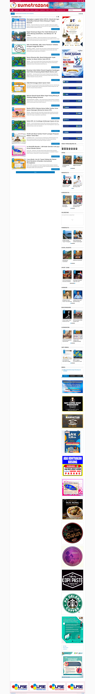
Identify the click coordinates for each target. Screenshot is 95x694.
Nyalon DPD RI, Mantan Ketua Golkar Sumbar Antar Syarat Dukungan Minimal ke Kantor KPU (42, 109)
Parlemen (27, 10)
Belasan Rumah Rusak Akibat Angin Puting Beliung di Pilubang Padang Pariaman (43, 96)
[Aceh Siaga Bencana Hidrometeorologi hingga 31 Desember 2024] (78, 354)
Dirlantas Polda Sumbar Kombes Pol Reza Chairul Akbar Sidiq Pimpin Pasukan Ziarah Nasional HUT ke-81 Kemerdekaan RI (67, 321)
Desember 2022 (16, 17)
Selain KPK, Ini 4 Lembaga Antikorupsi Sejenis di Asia (43, 121)
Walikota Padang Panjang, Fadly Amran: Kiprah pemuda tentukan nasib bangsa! (77, 186)
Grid (57, 17)
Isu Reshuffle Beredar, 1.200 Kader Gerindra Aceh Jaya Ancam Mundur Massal (43, 147)
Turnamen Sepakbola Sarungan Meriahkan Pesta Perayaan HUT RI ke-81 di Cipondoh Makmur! (67, 206)
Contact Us (65, 649)
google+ (81, 1)
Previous (25, 26)
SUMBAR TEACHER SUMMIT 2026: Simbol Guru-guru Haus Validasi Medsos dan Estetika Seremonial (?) (78, 166)
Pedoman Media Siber (61, 10)
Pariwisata (42, 10)
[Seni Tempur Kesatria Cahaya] (67, 159)
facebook (80, 1)
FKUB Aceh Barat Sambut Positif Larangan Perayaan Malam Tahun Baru (43, 134)
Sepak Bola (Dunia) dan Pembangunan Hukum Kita (77, 281)
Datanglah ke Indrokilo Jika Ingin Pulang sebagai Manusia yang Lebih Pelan (66, 241)
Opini (47, 10)
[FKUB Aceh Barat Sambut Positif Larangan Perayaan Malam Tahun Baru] (19, 142)
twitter (78, 1)
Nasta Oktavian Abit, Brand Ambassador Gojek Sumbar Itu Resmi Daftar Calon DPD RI (41, 58)
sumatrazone (13, 693)
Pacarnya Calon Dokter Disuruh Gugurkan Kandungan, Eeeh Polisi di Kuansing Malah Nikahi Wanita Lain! (43, 71)
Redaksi (16, 10)
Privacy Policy (65, 647)
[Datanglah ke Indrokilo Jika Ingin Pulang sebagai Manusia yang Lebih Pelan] (67, 234)
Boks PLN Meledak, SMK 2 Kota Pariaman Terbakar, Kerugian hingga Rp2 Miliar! (42, 45)
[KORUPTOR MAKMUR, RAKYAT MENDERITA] (67, 334)
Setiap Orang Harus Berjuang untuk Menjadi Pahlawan (66, 186)
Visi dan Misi (52, 10)
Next (12, 26)
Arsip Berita (72, 375)
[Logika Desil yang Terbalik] (78, 334)
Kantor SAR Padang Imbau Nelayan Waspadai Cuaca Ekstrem (66, 360)
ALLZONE (79, 375)
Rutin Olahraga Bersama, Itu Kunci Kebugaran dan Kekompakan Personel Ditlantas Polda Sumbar (66, 281)
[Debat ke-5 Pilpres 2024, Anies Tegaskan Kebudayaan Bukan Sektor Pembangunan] (78, 254)
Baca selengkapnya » (55, 41)
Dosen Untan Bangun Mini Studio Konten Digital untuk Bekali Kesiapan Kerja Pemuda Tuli (77, 206)
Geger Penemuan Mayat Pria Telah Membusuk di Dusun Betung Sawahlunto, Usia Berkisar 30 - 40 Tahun (42, 33)
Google (83, 693)
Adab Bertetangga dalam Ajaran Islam (38, 83)
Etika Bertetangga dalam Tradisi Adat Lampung (66, 261)
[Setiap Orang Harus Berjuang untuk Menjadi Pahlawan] (67, 179)
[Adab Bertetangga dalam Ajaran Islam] (19, 91)
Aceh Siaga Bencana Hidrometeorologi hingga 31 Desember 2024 (77, 360)
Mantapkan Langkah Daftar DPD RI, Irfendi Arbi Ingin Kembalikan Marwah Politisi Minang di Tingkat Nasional (43, 20)
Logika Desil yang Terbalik (77, 340)
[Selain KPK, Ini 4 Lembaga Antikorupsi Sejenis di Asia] (19, 129)
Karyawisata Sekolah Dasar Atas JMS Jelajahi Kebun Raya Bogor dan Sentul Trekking (77, 241)
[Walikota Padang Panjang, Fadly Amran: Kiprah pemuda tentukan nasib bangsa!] (78, 179)
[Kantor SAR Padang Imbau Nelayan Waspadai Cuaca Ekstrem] (67, 354)
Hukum (32, 10)
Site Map (64, 646)
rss (83, 1)
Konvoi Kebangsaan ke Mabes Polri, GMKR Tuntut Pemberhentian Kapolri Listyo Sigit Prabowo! (77, 321)
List (58, 17)
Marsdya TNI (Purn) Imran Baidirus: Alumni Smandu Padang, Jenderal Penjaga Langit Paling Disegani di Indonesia (77, 301)
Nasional (22, 10)
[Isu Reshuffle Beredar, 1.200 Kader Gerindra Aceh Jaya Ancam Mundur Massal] (19, 155)
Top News (65, 375)
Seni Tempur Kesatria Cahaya (66, 166)
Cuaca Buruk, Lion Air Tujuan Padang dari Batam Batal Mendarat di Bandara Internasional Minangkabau (41, 161)
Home (12, 10)
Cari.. (83, 10)
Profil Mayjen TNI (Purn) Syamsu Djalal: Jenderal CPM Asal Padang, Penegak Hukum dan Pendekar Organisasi (67, 301)
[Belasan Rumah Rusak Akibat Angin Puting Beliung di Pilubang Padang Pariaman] (19, 104)
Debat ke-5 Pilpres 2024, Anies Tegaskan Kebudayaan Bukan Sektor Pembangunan (78, 261)
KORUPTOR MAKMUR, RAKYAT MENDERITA (67, 340)
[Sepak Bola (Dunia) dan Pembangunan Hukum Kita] (78, 274)
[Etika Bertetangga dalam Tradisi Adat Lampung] (67, 254)
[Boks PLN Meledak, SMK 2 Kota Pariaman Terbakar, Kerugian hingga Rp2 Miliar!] (19, 53)
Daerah (36, 10)
